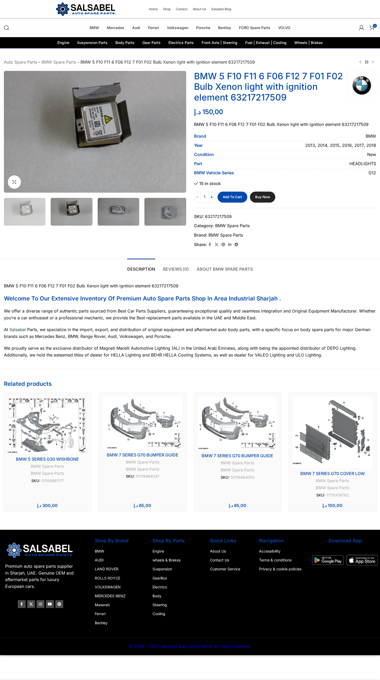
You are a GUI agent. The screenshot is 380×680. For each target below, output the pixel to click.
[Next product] (373, 62)
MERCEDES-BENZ (110, 596)
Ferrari (100, 613)
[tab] (141, 267)
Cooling (159, 613)
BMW (99, 551)
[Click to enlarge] (14, 181)
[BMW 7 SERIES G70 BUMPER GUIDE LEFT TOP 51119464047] (142, 423)
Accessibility (269, 551)
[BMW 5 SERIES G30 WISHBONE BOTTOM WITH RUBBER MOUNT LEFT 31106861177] (47, 425)
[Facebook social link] (210, 244)
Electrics (160, 586)
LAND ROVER (106, 569)
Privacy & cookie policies (280, 569)
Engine (158, 551)
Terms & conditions (275, 560)
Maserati (102, 605)
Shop (199, 298)
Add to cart (232, 197)
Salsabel (17, 329)
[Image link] (40, 550)
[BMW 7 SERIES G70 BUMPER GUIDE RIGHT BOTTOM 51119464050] (237, 423)
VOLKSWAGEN (108, 586)
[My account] (361, 28)
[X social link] (216, 244)
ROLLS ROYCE (107, 578)
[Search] (6, 28)
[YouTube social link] (50, 604)
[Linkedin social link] (230, 244)
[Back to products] (367, 62)
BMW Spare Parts (59, 62)
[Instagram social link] (40, 604)
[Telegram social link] (236, 244)
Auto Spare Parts (20, 62)
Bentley (101, 622)
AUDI (99, 560)
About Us (218, 551)
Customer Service (225, 569)
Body (157, 596)
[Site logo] (86, 8)
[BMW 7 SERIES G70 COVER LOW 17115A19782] (332, 432)
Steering (160, 605)
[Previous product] (360, 62)
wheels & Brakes (166, 560)
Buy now (262, 197)
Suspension (162, 569)
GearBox (160, 578)
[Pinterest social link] (223, 244)
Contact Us (219, 560)
